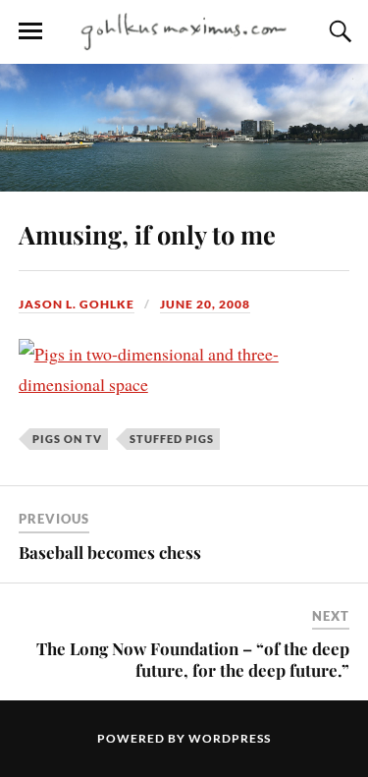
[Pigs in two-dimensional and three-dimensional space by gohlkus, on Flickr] (184, 384)
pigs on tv (67, 438)
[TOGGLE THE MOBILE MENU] (30, 31)
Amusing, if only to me (147, 233)
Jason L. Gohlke (76, 304)
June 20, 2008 (205, 304)
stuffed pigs (172, 438)
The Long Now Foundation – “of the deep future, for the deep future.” (192, 659)
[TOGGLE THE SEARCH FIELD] (337, 31)
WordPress (229, 738)
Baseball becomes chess (110, 552)
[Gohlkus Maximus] (184, 30)
